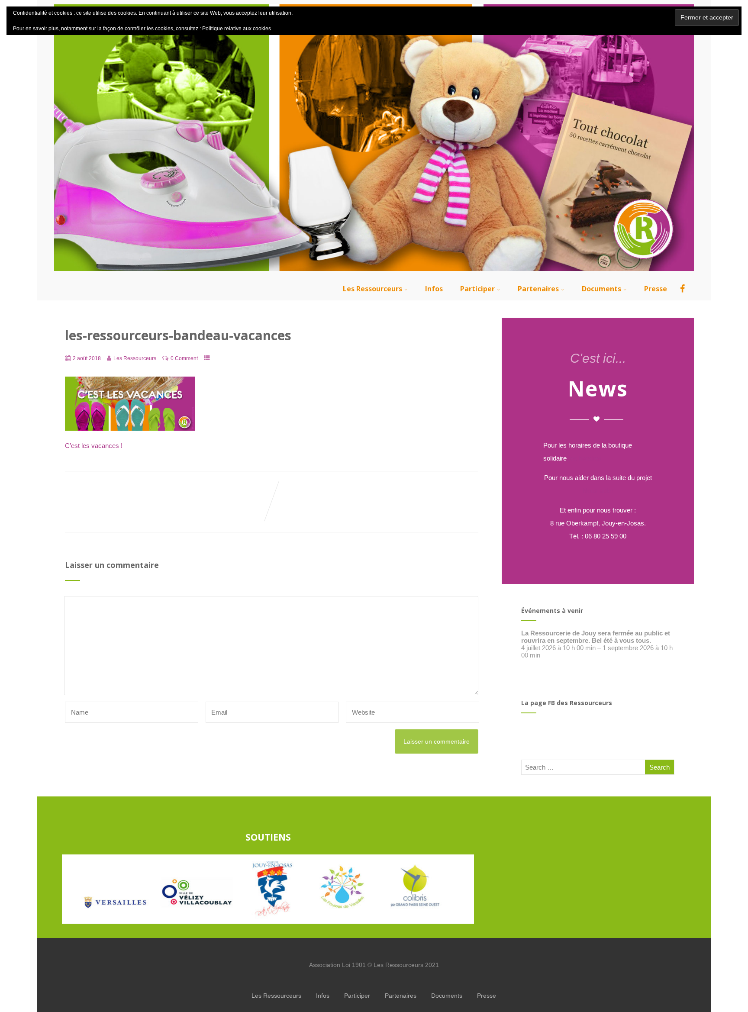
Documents (601, 288)
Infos (434, 288)
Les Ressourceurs (372, 288)
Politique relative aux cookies (236, 29)
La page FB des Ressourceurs (566, 703)
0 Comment (184, 358)
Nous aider (598, 490)
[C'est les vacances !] (130, 428)
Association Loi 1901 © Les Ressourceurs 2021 (374, 964)
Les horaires (584, 458)
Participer (477, 288)
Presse (655, 288)
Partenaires (538, 288)
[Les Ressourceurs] (373, 273)
